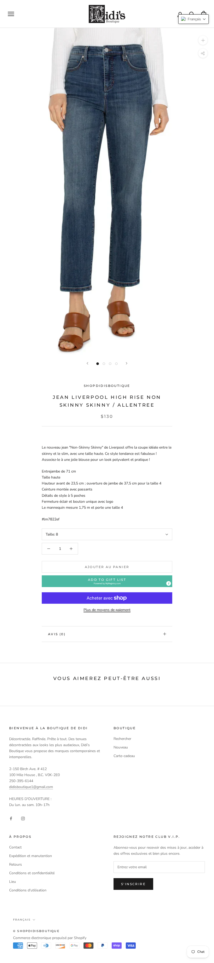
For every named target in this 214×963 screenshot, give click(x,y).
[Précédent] (87, 363)
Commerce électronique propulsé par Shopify (49, 937)
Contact (15, 847)
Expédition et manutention (30, 855)
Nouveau (121, 747)
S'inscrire (133, 884)
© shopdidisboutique (36, 931)
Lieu (12, 881)
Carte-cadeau (124, 755)
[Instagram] (23, 818)
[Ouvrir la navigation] (11, 14)
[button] (107, 581)
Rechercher (122, 738)
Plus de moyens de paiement (107, 609)
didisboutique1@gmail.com (31, 786)
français (22, 919)
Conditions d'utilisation (27, 890)
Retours (15, 864)
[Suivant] (126, 363)
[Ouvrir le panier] (203, 14)
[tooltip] (168, 583)
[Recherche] (192, 14)
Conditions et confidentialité (32, 873)
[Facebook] (11, 818)
